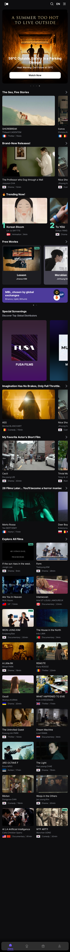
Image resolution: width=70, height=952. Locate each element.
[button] (30, 85)
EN (58, 4)
